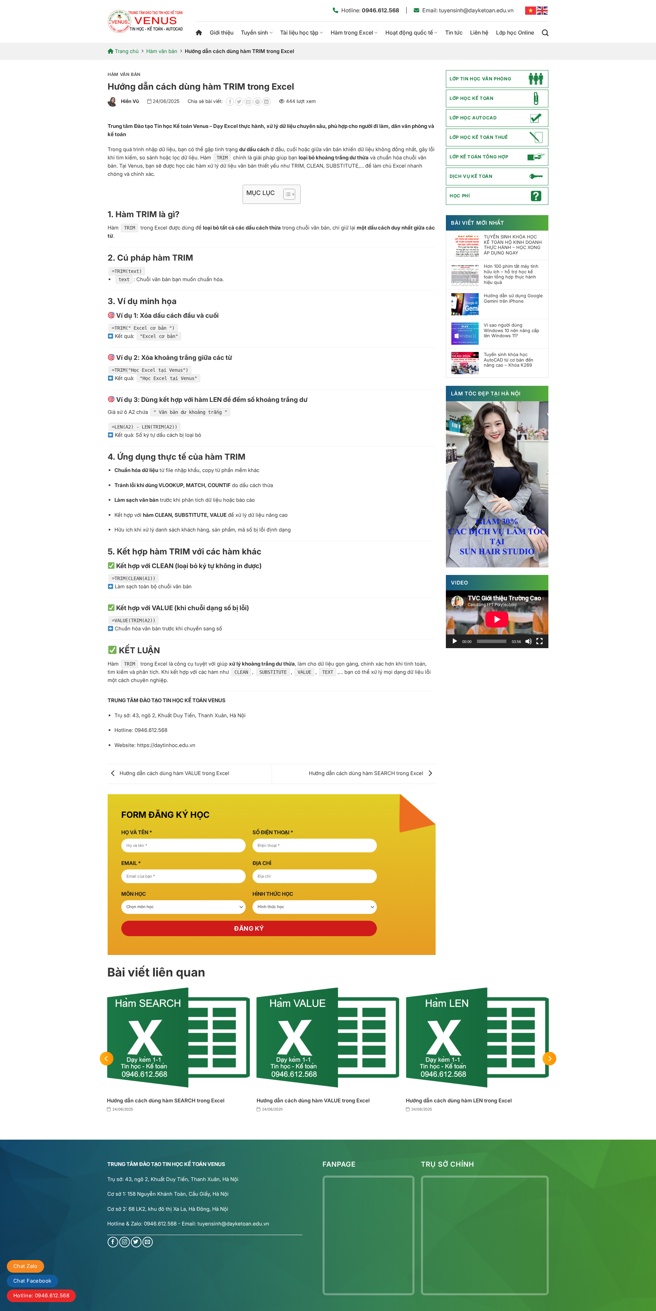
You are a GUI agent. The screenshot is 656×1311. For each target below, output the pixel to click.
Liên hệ (479, 32)
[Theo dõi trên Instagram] (124, 1242)
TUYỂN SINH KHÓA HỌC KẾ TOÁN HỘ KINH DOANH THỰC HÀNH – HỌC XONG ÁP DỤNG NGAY (513, 244)
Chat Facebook (32, 1280)
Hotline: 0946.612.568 (41, 1295)
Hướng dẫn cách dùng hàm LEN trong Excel (459, 1100)
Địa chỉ (261, 863)
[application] (497, 619)
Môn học (133, 894)
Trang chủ (199, 33)
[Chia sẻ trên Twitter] (239, 101)
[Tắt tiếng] (528, 641)
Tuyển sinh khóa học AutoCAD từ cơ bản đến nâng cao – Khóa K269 (508, 360)
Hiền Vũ (130, 101)
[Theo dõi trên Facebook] (113, 1242)
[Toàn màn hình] (539, 641)
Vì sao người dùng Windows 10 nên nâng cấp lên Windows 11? (511, 330)
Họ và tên (136, 832)
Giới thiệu (221, 32)
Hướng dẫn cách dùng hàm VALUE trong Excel (173, 773)
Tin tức (454, 32)
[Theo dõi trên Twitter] (136, 1242)
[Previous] (106, 1058)
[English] (542, 10)
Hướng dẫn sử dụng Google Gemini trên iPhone (513, 298)
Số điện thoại (272, 832)
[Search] (545, 32)
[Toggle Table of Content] (285, 194)
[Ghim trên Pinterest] (257, 101)
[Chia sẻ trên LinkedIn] (266, 101)
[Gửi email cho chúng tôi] (147, 1242)
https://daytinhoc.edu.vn (166, 745)
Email (131, 863)
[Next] (549, 1058)
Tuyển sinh (254, 32)
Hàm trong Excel (352, 32)
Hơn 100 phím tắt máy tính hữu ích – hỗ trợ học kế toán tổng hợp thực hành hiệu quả (511, 274)
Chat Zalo (25, 1266)
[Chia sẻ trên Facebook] (230, 101)
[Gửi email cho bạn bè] (248, 101)
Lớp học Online (515, 32)
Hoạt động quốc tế (409, 32)
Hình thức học (272, 894)
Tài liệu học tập (299, 32)
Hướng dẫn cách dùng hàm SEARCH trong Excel (367, 773)
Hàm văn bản (161, 51)
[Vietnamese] (531, 10)
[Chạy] (454, 641)
